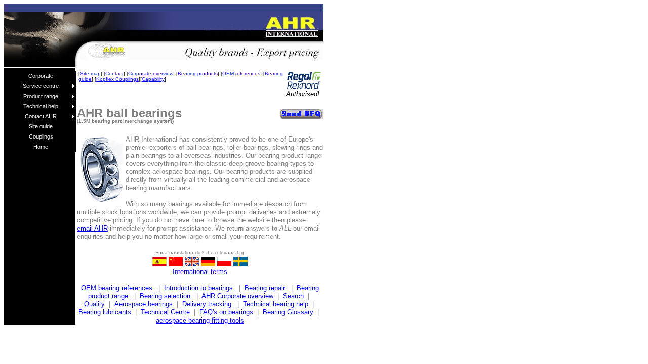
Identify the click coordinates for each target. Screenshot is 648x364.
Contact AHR (41, 116)
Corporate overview (150, 73)
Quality (94, 304)
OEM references (241, 73)
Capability (153, 79)
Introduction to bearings (199, 288)
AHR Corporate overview (237, 296)
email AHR (92, 228)
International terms (200, 272)
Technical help (40, 106)
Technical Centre (165, 312)
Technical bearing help (275, 304)
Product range (40, 96)
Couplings (41, 136)
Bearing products (198, 73)
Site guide (41, 126)
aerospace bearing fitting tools (200, 320)
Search (293, 296)
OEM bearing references (117, 288)
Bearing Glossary (288, 312)
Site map (90, 73)
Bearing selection (166, 296)
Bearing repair (266, 288)
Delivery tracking (206, 304)
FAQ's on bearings (226, 312)
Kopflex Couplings (117, 79)
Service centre (41, 86)
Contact (114, 73)
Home (40, 147)
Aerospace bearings (143, 304)
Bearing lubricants (104, 312)
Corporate (40, 76)
